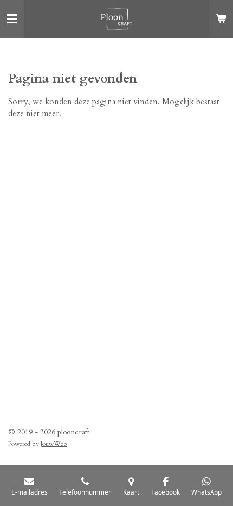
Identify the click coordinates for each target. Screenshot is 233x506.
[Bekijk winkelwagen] (221, 19)
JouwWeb (54, 443)
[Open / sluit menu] (12, 19)
